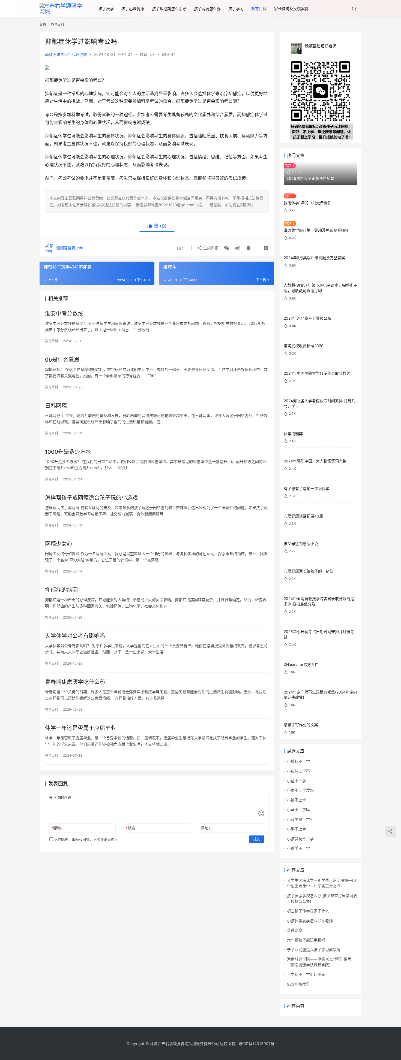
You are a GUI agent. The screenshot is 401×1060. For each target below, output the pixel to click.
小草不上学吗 (298, 809)
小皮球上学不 (298, 771)
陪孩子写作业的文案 (301, 724)
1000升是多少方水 (68, 452)
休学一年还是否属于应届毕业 (80, 728)
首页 (43, 24)
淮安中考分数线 (64, 313)
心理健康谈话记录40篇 (303, 516)
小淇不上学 (296, 828)
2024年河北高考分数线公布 (307, 318)
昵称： (58, 828)
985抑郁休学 (298, 984)
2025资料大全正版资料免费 (310, 178)
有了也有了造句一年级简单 (307, 488)
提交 (256, 839)
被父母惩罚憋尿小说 (301, 543)
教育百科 (259, 8)
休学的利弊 (293, 433)
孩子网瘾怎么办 (207, 8)
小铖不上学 (296, 800)
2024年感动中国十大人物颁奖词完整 (315, 461)
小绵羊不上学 (298, 848)
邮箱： (132, 828)
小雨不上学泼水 (300, 790)
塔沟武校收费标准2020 (304, 345)
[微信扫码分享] (227, 248)
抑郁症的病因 (61, 590)
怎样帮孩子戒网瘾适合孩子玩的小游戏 (91, 498)
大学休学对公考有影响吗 (75, 636)
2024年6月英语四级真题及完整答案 (314, 257)
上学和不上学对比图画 (306, 974)
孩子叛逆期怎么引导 (169, 8)
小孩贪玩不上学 (300, 838)
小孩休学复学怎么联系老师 (310, 920)
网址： (206, 828)
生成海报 (210, 248)
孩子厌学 (106, 8)
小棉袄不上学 (298, 761)
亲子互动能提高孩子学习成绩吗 (313, 949)
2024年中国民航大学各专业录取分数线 (317, 373)
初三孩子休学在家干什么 (308, 910)
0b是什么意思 (62, 359)
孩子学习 (236, 8)
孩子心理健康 (132, 8)
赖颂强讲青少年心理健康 (66, 54)
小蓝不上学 (296, 780)
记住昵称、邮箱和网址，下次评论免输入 (85, 839)
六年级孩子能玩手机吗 (306, 940)
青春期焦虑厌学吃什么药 (75, 682)
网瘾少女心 (58, 544)
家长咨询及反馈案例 (291, 8)
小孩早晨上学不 (300, 819)
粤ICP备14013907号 (256, 1043)
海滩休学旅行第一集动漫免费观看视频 (316, 230)
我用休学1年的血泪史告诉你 (307, 202)
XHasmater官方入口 (301, 664)
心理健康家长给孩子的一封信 (308, 571)
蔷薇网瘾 (294, 930)
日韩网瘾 (56, 405)
